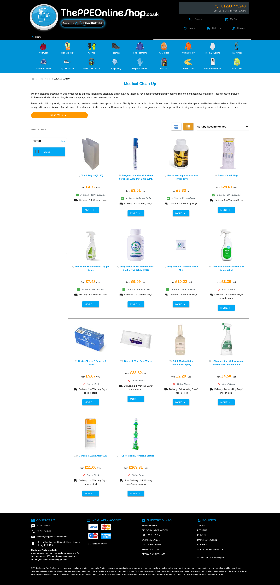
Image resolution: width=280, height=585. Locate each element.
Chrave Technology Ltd (215, 557)
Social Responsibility (210, 549)
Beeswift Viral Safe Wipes (138, 361)
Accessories (237, 68)
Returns (202, 530)
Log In (189, 28)
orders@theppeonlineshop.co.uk (49, 537)
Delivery (213, 28)
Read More (58, 115)
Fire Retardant (140, 53)
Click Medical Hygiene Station (138, 455)
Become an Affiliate (153, 554)
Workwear (43, 53)
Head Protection (43, 68)
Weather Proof (188, 53)
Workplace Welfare (212, 68)
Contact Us (43, 520)
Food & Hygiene (212, 53)
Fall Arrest (237, 53)
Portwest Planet (152, 535)
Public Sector (150, 549)
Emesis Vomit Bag (228, 175)
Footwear (115, 53)
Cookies (202, 544)
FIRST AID (43, 79)
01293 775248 (230, 6)
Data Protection (207, 540)
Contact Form (40, 526)
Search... (196, 19)
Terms (201, 525)
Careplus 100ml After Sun (93, 455)
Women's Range (151, 540)
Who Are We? (149, 525)
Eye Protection (67, 68)
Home (36, 37)
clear (62, 141)
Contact (238, 28)
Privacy (201, 535)
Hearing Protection (91, 68)
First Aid (164, 68)
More (90, 210)
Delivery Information (155, 530)
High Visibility (67, 53)
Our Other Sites (151, 544)
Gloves (91, 53)
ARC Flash (164, 53)
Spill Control (188, 68)
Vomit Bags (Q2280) (92, 175)
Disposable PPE (140, 68)
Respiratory (116, 68)
